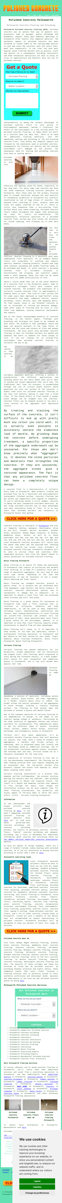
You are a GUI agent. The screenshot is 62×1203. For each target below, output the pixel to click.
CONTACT (46, 15)
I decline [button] (37, 1187)
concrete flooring (22, 132)
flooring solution (12, 974)
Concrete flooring (12, 526)
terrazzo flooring (46, 714)
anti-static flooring (26, 895)
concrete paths (11, 1093)
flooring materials (33, 137)
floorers (50, 1086)
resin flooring (35, 623)
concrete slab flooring (45, 902)
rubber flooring (24, 1082)
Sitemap (6, 1170)
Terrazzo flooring (13, 650)
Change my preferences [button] (37, 1193)
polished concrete (49, 978)
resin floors (52, 618)
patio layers (36, 1091)
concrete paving (35, 1077)
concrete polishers (31, 542)
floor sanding (24, 1089)
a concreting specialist (42, 1072)
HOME (28, 15)
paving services (44, 1084)
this (6, 820)
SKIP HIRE (22, 1086)
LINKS (34, 15)
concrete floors (50, 880)
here (19, 811)
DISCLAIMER (55, 15)
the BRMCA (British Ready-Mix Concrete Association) (31, 839)
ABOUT (40, 15)
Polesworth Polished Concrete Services (25, 985)
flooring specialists (25, 1096)
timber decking (47, 1079)
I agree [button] (37, 1181)
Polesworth (44, 526)
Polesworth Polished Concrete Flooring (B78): (26, 29)
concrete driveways (13, 1079)
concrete (17, 549)
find (12, 943)
